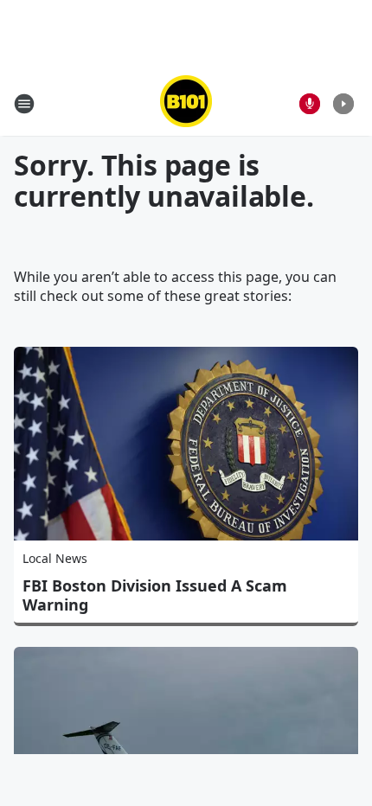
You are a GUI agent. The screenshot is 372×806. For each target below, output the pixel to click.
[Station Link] (186, 103)
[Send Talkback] (309, 103)
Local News (54, 558)
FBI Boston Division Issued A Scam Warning (154, 595)
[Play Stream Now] (343, 103)
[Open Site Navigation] (24, 103)
